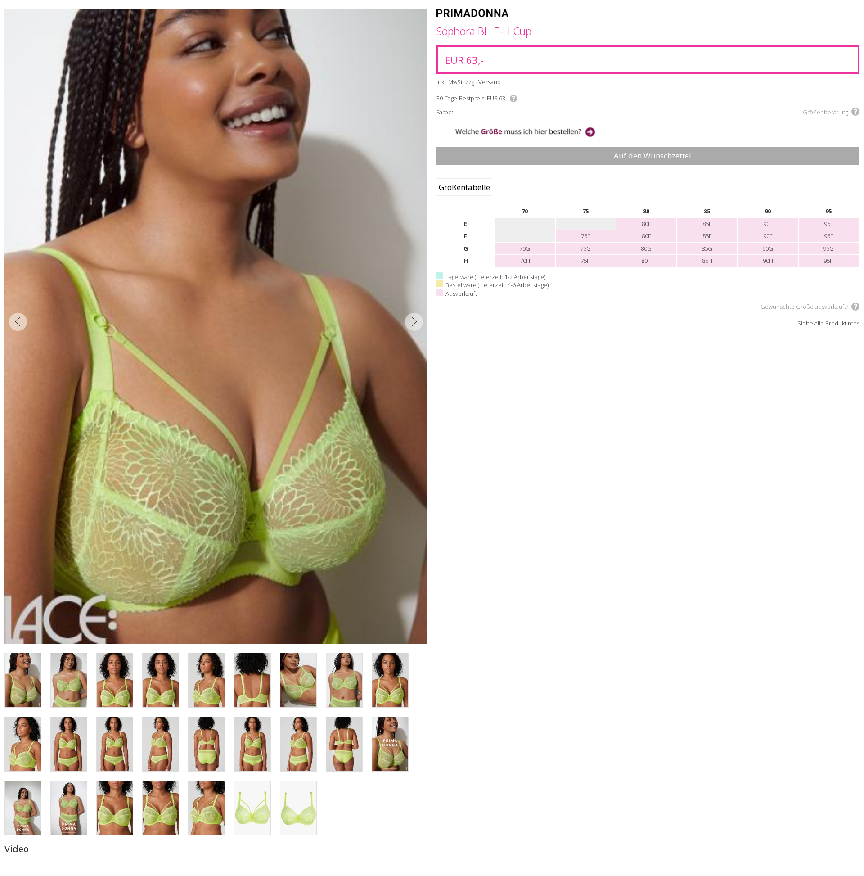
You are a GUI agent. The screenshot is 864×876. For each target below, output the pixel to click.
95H (829, 261)
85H (707, 261)
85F (706, 236)
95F (828, 236)
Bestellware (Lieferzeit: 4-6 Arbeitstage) (497, 285)
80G (646, 248)
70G (524, 248)
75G (585, 248)
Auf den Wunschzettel (652, 155)
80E (646, 224)
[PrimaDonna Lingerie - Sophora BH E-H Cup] (216, 326)
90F (767, 236)
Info (513, 98)
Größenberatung (825, 112)
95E (828, 224)
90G (767, 248)
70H (525, 261)
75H (585, 261)
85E (707, 224)
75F (585, 236)
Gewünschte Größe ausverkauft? (804, 307)
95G (828, 248)
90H (768, 261)
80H (646, 261)
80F (646, 236)
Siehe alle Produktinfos (828, 323)
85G (707, 248)
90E (768, 224)
